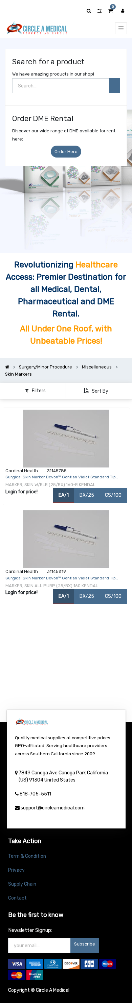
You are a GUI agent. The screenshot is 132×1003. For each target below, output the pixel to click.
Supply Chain (22, 884)
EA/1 (64, 495)
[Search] (114, 86)
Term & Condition (27, 856)
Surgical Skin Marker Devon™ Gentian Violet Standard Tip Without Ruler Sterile (60, 579)
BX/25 (87, 495)
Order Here (66, 151)
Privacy (16, 870)
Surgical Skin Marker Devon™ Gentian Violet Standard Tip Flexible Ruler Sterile (60, 478)
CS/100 (113, 495)
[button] (96, 391)
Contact (17, 898)
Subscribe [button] (84, 944)
